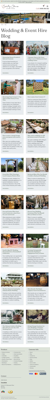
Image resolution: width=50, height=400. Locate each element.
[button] (48, 6)
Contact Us (32, 355)
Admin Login (2, 398)
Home (2, 24)
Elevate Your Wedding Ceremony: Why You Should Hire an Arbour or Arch (36, 213)
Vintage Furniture (6, 357)
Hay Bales (16, 355)
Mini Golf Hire (17, 359)
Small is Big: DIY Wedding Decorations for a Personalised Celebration (12, 251)
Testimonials (33, 366)
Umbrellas (4, 355)
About (31, 352)
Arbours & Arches (6, 352)
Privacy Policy (7, 398)
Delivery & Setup (33, 357)
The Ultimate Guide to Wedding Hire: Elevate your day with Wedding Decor (12, 327)
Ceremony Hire (17, 352)
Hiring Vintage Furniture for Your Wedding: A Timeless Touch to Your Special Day (36, 327)
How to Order (33, 362)
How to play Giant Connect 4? (36, 97)
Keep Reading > (6, 72)
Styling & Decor (17, 364)
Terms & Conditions (34, 364)
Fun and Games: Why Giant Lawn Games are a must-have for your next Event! (11, 213)
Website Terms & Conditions (13, 398)
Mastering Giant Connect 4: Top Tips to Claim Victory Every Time (12, 98)
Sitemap (31, 368)
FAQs (31, 359)
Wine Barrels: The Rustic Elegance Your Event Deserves (37, 289)
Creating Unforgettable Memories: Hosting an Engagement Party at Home (36, 251)
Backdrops (4, 362)
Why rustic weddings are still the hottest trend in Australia (36, 136)
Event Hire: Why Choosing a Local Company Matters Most (11, 175)
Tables (3, 354)
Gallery (31, 361)
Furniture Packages (18, 361)
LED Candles (17, 357)
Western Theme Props (7, 359)
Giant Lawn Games (18, 354)
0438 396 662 (44, 8)
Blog (5, 24)
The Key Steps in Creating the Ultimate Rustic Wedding (11, 289)
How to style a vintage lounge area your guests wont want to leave (11, 137)
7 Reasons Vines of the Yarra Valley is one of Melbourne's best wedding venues (37, 58)
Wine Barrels (5, 361)
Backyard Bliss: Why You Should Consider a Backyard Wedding (37, 175)
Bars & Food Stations (6, 364)
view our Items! (29, 2)
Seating (15, 362)
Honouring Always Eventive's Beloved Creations (11, 58)
